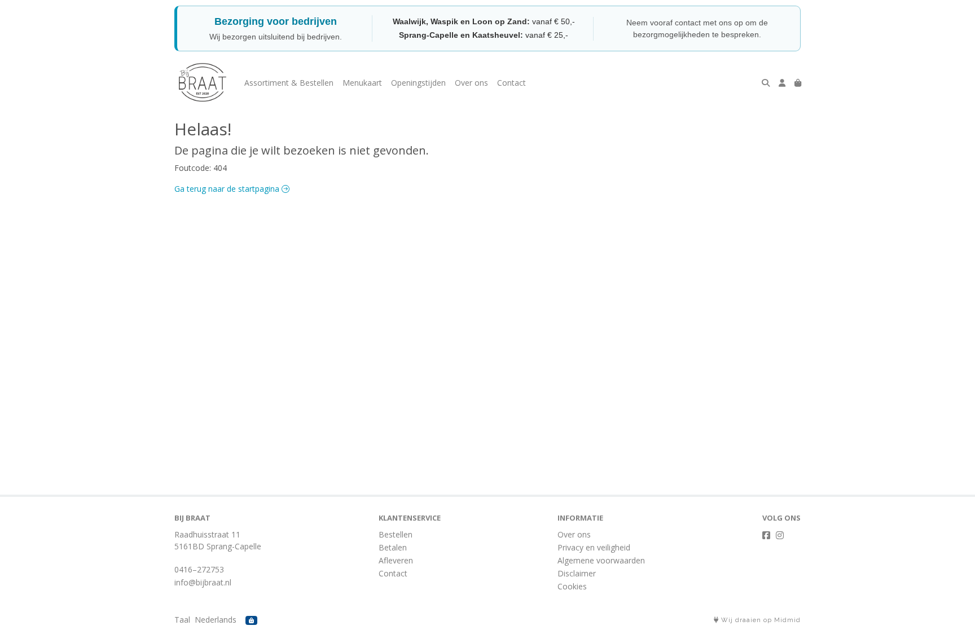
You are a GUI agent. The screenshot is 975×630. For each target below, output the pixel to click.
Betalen (393, 547)
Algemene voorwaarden (601, 560)
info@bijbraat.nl (202, 582)
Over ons (471, 82)
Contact (511, 82)
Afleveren (396, 560)
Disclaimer (576, 573)
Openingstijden (418, 82)
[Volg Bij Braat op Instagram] (780, 535)
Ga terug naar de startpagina (228, 188)
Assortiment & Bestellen (288, 82)
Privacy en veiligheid (593, 547)
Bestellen (395, 534)
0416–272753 (199, 569)
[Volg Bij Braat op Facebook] (766, 535)
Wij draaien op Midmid (760, 620)
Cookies (572, 586)
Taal (182, 619)
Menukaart (362, 82)
